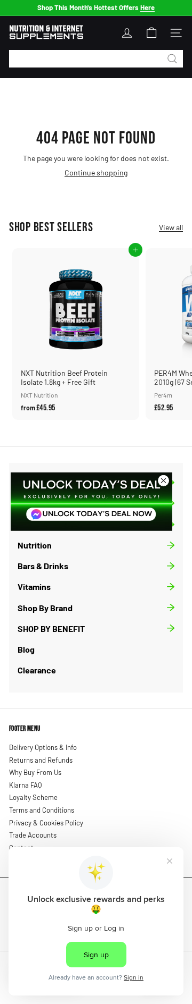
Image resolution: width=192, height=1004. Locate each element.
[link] (91, 501)
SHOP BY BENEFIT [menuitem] (51, 628)
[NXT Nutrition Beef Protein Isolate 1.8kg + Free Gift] (75, 333)
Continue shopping (96, 172)
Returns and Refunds (41, 760)
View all (171, 227)
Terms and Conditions (41, 810)
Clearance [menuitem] (37, 670)
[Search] (172, 59)
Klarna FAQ (25, 785)
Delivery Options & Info (43, 747)
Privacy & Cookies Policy (46, 823)
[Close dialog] (163, 480)
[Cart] (151, 33)
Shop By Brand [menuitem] (45, 608)
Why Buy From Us (35, 772)
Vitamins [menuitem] (34, 586)
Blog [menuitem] (26, 649)
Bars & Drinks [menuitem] (43, 566)
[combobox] (96, 59)
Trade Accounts (33, 835)
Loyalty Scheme (33, 797)
